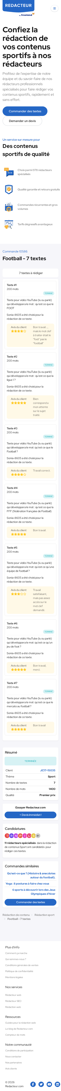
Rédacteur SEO (13, 1000)
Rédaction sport (44, 915)
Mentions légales (14, 977)
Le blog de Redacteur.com (19, 1028)
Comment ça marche (16, 953)
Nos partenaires (13, 1062)
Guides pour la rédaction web (20, 1022)
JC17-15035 (47, 770)
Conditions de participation (19, 1050)
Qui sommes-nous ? (15, 959)
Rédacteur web (13, 994)
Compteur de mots (15, 1034)
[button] (54, 8)
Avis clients (11, 1068)
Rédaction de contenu (16, 915)
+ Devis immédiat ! (30, 815)
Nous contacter (13, 1056)
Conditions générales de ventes (21, 965)
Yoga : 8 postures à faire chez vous (27, 883)
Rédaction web (13, 1007)
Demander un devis (22, 121)
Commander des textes (25, 111)
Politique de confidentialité (19, 971)
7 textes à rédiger (30, 273)
